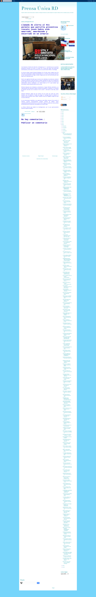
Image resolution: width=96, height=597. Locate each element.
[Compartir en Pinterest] (44, 111)
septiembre (65, 130)
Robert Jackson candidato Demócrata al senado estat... (67, 297)
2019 (63, 123)
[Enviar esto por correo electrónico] (39, 111)
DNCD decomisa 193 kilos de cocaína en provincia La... (67, 167)
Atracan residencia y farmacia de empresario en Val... (67, 320)
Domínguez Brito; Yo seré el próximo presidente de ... (67, 269)
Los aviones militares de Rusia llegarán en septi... (67, 498)
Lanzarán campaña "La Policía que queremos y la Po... (67, 263)
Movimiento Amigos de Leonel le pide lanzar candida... (67, 327)
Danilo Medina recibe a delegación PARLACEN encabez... (67, 171)
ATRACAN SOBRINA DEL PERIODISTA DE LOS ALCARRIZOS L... (66, 354)
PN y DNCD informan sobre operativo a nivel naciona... (67, 559)
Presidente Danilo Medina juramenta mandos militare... (67, 334)
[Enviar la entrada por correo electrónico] (37, 111)
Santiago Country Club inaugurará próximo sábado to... (66, 361)
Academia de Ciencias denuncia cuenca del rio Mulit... (67, 164)
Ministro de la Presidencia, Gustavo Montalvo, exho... (67, 348)
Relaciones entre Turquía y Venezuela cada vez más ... (67, 198)
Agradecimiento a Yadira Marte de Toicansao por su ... (67, 508)
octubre (64, 129)
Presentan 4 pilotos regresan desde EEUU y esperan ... (67, 266)
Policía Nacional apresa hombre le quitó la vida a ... (67, 324)
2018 (63, 124)
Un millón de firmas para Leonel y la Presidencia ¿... (67, 191)
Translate (29, 18)
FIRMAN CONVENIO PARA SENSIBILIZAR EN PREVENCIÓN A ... (67, 188)
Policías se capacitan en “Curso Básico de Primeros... (67, 154)
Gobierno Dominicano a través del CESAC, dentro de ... (66, 511)
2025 (63, 113)
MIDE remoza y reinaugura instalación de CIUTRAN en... (67, 432)
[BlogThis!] (40, 111)
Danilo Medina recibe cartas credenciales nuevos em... (66, 310)
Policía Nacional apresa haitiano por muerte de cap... (67, 331)
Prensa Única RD (39, 8)
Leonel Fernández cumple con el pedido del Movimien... (67, 242)
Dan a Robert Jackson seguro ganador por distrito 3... (66, 388)
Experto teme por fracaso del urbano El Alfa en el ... (67, 358)
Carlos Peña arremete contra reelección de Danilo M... (67, 518)
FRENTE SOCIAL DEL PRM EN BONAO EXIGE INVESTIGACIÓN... (67, 337)
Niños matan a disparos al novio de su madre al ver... (67, 392)
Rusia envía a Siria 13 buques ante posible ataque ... (67, 201)
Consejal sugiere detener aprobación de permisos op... (67, 539)
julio (64, 565)
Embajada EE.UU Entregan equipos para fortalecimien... (67, 505)
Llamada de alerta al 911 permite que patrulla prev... (67, 184)
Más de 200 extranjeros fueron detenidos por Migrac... (67, 317)
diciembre (64, 126)
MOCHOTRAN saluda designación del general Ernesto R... (66, 273)
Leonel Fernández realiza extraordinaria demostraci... (67, 215)
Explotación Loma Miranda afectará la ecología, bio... (67, 382)
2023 (63, 116)
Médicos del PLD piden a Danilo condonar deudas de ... (67, 550)
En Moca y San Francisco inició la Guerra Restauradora (67, 239)
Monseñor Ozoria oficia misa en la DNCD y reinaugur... (66, 562)
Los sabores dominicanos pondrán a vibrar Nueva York (67, 454)
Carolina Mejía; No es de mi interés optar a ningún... (67, 378)
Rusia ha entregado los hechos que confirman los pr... (67, 138)
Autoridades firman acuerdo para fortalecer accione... (67, 150)
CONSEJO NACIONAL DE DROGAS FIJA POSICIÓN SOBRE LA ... (67, 161)
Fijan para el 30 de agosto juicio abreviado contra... (67, 293)
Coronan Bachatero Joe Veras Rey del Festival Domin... (67, 484)
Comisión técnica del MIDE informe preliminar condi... (67, 494)
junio (64, 567)
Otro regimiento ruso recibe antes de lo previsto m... (66, 225)
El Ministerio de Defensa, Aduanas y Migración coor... (67, 178)
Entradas (63, 97)
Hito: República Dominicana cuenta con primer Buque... (67, 286)
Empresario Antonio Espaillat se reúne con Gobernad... (67, 375)
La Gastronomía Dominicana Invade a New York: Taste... (67, 235)
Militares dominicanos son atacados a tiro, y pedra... (67, 409)
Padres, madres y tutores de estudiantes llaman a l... (67, 447)
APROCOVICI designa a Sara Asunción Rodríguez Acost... (66, 477)
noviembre (65, 127)
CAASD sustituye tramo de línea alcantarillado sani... (67, 543)
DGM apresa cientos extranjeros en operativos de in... (66, 525)
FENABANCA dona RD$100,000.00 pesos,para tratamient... (67, 399)
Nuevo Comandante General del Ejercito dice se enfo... (66, 307)
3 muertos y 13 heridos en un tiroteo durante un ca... (67, 249)
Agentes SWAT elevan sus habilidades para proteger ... (67, 314)
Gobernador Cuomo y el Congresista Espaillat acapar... (67, 536)
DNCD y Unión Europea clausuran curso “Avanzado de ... (66, 141)
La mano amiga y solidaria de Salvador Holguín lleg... (67, 256)
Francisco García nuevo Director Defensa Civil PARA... (67, 488)
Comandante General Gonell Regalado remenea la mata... (66, 208)
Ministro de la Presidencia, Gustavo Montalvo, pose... (67, 303)
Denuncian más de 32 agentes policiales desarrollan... (66, 522)
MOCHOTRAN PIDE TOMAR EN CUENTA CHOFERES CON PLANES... (67, 553)
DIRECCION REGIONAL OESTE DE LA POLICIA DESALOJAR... (67, 402)
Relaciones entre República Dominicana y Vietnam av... (67, 181)
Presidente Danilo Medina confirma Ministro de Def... (67, 341)
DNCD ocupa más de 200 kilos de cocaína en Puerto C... (67, 280)
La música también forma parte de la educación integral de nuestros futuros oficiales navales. (67, 68)
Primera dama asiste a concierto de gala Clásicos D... (66, 471)
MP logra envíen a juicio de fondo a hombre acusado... (67, 443)
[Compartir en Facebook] (43, 111)
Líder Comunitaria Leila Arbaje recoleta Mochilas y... (66, 300)
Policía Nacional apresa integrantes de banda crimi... (67, 501)
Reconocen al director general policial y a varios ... (66, 232)
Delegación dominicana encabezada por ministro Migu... (67, 246)
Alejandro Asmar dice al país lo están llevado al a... (67, 474)
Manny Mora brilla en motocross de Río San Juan (67, 395)
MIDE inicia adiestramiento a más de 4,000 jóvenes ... (67, 134)
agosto (64, 132)
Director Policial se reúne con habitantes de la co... (67, 229)
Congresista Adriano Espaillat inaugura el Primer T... (67, 422)
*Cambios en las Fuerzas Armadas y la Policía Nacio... (67, 428)
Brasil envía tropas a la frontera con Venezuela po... (67, 371)
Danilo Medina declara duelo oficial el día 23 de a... (67, 351)
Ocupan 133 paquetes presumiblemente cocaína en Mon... (66, 344)
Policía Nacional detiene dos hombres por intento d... (67, 416)
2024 (63, 115)
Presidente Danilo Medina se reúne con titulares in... (67, 205)
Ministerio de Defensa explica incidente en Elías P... (67, 405)
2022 (63, 118)
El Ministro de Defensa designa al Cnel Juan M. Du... (67, 212)
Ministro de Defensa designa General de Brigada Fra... (66, 174)
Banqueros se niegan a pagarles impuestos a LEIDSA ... (67, 365)
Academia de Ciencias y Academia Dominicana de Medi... (67, 533)
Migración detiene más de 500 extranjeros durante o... (67, 145)
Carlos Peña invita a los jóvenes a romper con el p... (67, 252)
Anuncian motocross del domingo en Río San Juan (67, 457)
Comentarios (64, 99)
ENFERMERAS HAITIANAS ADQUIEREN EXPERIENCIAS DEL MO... (67, 195)
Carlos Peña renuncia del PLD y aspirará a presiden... (67, 385)
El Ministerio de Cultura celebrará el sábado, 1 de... (67, 222)
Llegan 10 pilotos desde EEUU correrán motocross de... (67, 157)
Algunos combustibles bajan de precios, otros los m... (67, 450)
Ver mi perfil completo (64, 34)
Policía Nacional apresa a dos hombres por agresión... (67, 419)
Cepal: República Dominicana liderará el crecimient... (67, 290)
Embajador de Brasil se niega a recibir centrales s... (66, 515)
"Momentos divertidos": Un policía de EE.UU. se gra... (67, 464)
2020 (63, 121)
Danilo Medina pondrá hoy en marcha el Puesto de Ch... (67, 467)
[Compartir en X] (42, 111)
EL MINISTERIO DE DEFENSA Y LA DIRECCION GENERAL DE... (67, 491)
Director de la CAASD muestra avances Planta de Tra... (67, 481)
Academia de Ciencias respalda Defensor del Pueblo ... (67, 368)
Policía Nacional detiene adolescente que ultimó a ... (67, 218)
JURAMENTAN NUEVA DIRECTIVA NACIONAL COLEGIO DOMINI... (67, 259)
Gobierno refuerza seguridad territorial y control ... (67, 460)
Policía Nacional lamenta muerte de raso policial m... (67, 412)
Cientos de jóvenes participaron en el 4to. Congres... (67, 546)
